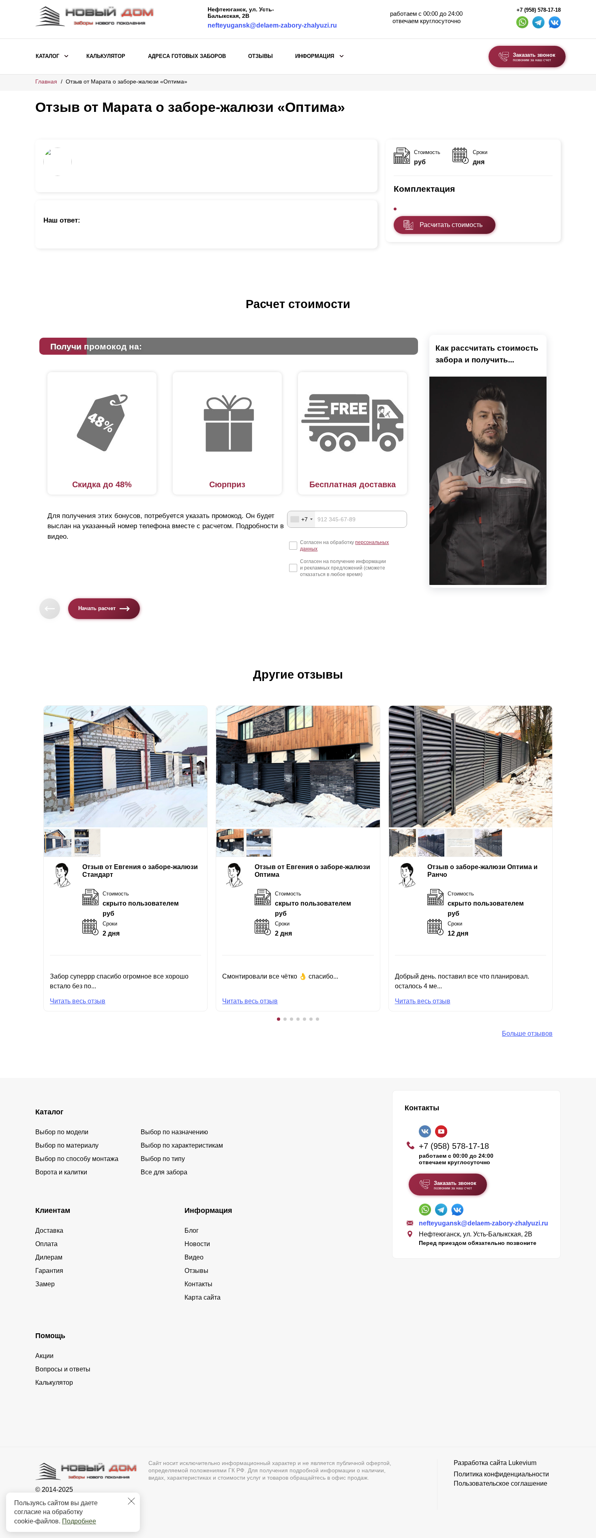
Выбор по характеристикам (182, 1145)
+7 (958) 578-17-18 (539, 10)
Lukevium (522, 1462)
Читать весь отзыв (77, 1001)
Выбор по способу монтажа (76, 1158)
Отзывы (260, 56)
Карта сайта (202, 1297)
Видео (194, 1257)
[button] (278, 1019)
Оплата (46, 1243)
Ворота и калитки (61, 1172)
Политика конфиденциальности (501, 1474)
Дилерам (48, 1257)
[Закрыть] (131, 1501)
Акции (44, 1355)
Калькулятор (105, 56)
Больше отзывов (527, 1033)
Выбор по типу (163, 1158)
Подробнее (79, 1521)
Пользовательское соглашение (500, 1483)
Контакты (198, 1284)
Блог (191, 1230)
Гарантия (49, 1270)
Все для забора (164, 1172)
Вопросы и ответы (62, 1369)
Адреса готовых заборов (187, 56)
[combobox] (301, 519)
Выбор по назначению (174, 1132)
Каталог (47, 56)
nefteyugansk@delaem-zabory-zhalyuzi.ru (272, 25)
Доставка (49, 1230)
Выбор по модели (61, 1132)
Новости (197, 1243)
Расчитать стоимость (451, 224)
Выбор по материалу (67, 1145)
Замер (45, 1284)
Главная (46, 81)
